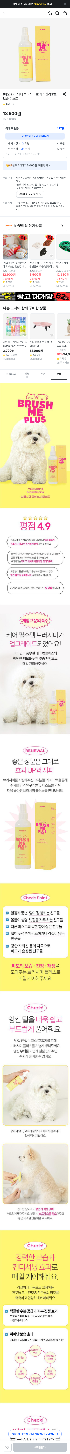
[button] (33, 4)
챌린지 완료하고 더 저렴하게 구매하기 (34, 1434)
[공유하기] (65, 94)
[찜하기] (24, 256)
